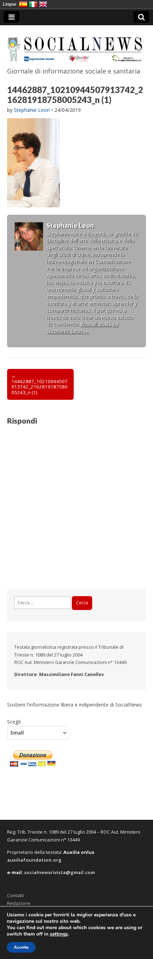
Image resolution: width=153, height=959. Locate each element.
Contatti (15, 895)
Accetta (21, 947)
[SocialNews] (76, 44)
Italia (33, 4)
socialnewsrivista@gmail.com (59, 872)
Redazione (19, 903)
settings (59, 934)
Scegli (14, 721)
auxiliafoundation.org (34, 860)
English (43, 4)
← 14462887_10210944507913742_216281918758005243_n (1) (39, 384)
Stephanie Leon (32, 110)
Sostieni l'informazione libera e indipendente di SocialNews (74, 704)
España (23, 4)
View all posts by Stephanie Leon (82, 327)
